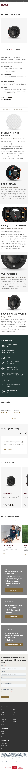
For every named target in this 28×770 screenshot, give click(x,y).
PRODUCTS (7, 8)
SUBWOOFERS (15, 722)
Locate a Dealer (4, 743)
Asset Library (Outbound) (5, 734)
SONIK (2, 722)
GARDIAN (14, 719)
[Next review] (25, 433)
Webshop (2, 733)
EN (1, 8)
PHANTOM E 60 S (21, 8)
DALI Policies (3, 748)
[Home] (4, 5)
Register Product (4, 745)
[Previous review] (20, 433)
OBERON (2, 724)
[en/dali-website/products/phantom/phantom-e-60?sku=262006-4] (12, 505)
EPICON (2, 712)
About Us (2, 731)
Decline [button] (20, 767)
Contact (2, 746)
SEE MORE (14, 418)
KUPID (14, 710)
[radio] (2, 97)
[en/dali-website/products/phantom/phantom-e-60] (11, 479)
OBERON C (14, 709)
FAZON (2, 721)
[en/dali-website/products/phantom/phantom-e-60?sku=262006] (3, 505)
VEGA (13, 714)
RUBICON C (3, 716)
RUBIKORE (3, 714)
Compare (14, 104)
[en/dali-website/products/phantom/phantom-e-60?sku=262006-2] (8, 505)
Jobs (2, 736)
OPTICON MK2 (3, 719)
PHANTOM (14, 8)
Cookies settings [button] (8, 767)
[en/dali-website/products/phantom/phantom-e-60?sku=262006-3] (10, 505)
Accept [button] (14, 767)
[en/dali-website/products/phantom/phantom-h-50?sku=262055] (25, 505)
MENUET (2, 717)
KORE (2, 709)
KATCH (14, 716)
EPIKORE (2, 710)
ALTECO (14, 712)
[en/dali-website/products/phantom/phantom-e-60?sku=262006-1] (6, 505)
